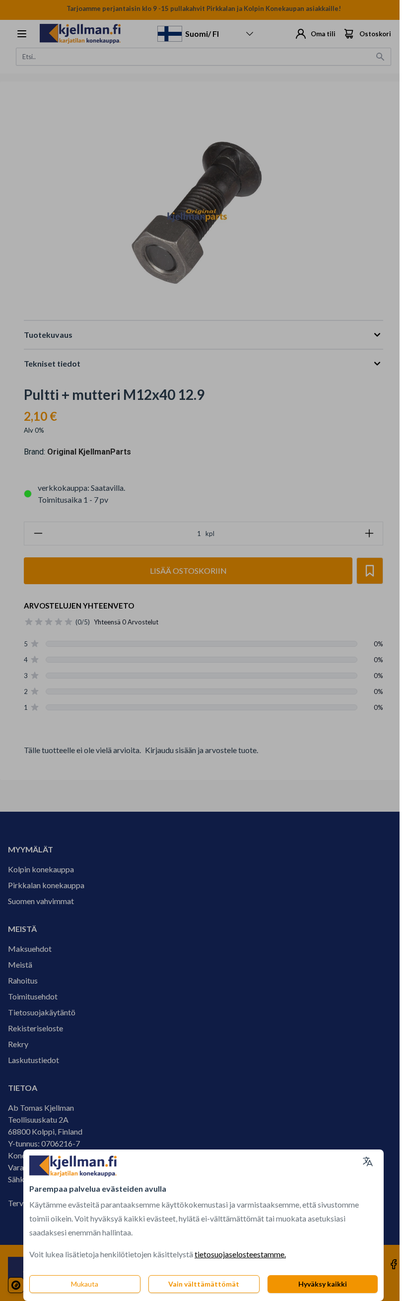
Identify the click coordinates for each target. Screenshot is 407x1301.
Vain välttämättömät (203, 1284)
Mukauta (84, 1284)
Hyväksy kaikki (322, 1284)
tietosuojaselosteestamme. (240, 1254)
